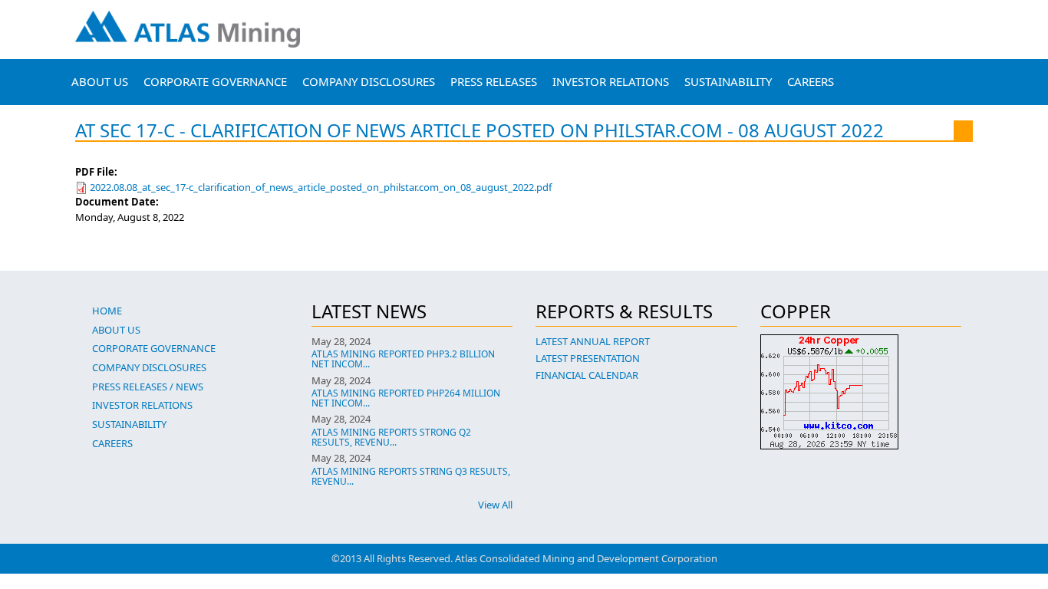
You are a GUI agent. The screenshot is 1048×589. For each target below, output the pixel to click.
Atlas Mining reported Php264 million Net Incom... (405, 398)
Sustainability (728, 81)
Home (107, 311)
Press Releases (493, 81)
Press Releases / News (147, 386)
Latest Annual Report (593, 341)
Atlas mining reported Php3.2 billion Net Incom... (403, 358)
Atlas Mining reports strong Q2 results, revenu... (391, 437)
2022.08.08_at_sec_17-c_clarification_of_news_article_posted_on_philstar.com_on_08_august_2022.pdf (321, 187)
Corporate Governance (215, 81)
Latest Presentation (588, 358)
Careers (810, 81)
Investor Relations (610, 81)
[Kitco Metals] (861, 391)
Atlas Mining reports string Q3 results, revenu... (410, 476)
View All (495, 505)
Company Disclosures (368, 81)
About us (99, 81)
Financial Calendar (587, 375)
